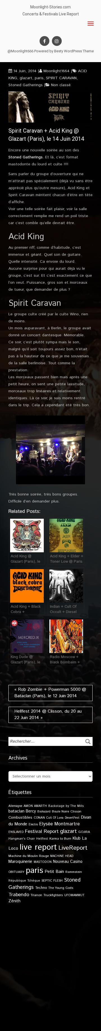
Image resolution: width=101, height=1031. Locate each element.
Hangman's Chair (21, 839)
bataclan (16, 811)
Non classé (61, 85)
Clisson (75, 811)
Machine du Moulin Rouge (28, 856)
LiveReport (72, 848)
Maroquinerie (20, 862)
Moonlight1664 (56, 71)
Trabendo (18, 894)
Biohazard (43, 811)
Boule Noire (60, 811)
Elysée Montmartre (59, 824)
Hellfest (42, 839)
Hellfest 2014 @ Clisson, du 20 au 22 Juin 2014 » (48, 714)
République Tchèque (24, 881)
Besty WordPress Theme (74, 51)
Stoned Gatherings (25, 85)
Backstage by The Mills (66, 806)
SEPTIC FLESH (52, 880)
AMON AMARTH (35, 806)
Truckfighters (53, 895)
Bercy (31, 811)
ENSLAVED (16, 832)
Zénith (14, 901)
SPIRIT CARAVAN (61, 78)
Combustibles (20, 817)
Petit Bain (54, 871)
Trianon (36, 895)
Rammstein (73, 872)
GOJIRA (84, 832)
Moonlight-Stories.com (50, 7)
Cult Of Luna (54, 818)
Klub (77, 838)
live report (38, 847)
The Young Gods (60, 888)
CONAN (39, 817)
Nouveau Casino (67, 862)
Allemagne (15, 806)
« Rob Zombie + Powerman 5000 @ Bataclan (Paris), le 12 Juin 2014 (50, 692)
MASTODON (43, 862)
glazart (26, 78)
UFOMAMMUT (74, 895)
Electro (33, 824)
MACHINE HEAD (61, 856)
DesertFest (72, 818)
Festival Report (42, 831)
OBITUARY (16, 872)
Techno (41, 887)
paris (39, 78)
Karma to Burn (60, 838)
